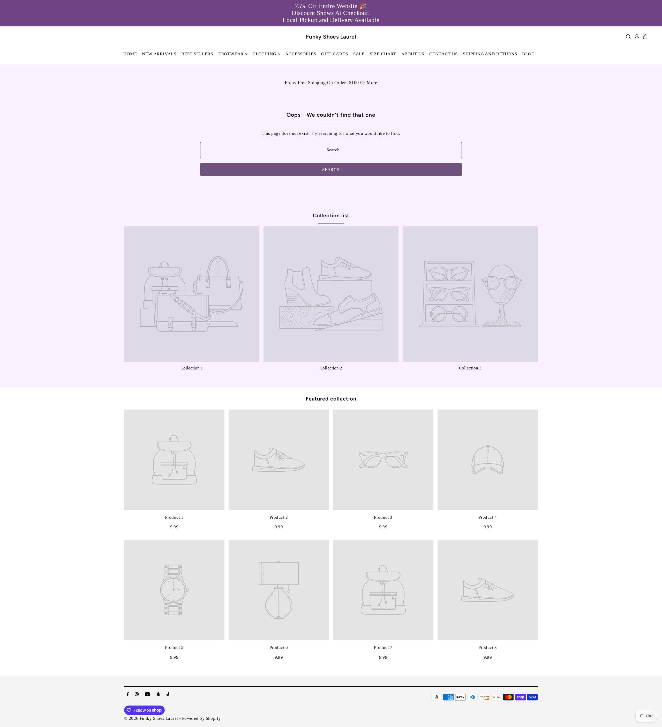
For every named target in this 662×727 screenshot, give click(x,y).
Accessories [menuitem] (300, 53)
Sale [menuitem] (359, 53)
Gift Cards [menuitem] (334, 53)
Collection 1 (191, 368)
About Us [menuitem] (412, 53)
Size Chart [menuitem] (383, 53)
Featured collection (331, 399)
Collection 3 (470, 368)
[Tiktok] (168, 694)
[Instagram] (137, 694)
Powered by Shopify (201, 718)
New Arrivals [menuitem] (159, 53)
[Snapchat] (158, 694)
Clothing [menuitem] (264, 53)
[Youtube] (147, 694)
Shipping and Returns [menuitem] (490, 53)
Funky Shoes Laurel (331, 36)
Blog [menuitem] (528, 53)
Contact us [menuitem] (443, 53)
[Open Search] (628, 36)
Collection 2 (331, 368)
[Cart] (645, 36)
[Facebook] (128, 694)
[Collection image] (191, 294)
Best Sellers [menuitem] (197, 53)
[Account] (637, 36)
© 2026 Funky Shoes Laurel (151, 718)
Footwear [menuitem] (231, 53)
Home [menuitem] (130, 53)
